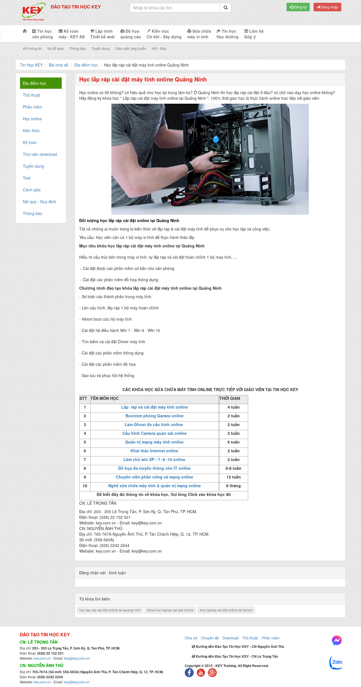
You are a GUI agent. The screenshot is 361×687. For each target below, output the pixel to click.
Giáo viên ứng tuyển (130, 48)
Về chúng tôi (32, 48)
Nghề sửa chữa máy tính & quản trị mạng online (154, 485)
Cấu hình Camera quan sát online (154, 433)
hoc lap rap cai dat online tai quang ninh (110, 610)
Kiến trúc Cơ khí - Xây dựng (164, 33)
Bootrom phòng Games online (155, 415)
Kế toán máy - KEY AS (72, 33)
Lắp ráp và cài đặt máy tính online (154, 407)
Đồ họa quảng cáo (130, 33)
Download (230, 638)
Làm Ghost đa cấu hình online (154, 424)
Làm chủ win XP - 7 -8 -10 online (154, 459)
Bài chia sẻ (58, 65)
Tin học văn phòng (42, 33)
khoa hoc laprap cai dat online (170, 610)
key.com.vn (42, 658)
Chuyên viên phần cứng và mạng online (154, 477)
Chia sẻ (191, 638)
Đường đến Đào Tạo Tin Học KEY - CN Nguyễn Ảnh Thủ (239, 646)
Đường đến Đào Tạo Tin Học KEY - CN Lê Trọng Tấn (236, 656)
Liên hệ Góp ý (254, 33)
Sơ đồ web (55, 48)
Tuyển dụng (101, 48)
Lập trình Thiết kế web (102, 33)
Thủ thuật (250, 638)
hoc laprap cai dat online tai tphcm (226, 610)
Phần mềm (270, 638)
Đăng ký (300, 7)
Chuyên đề (210, 638)
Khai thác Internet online (154, 450)
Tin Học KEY (31, 65)
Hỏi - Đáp (159, 48)
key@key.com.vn (77, 658)
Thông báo (77, 48)
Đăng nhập (329, 7)
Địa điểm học (86, 65)
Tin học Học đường (228, 33)
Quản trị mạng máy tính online (154, 442)
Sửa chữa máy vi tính (199, 33)
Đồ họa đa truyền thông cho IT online (154, 468)
